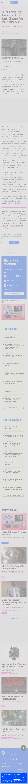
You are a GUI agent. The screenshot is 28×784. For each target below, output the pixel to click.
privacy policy (17, 779)
